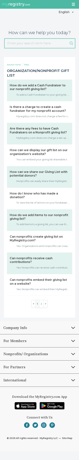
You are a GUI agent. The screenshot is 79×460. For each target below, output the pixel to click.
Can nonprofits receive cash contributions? (31, 260)
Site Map (67, 438)
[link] (26, 405)
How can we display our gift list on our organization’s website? (39, 152)
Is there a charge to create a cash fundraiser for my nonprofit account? (38, 108)
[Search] (71, 43)
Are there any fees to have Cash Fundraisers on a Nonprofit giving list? (38, 130)
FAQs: (26, 64)
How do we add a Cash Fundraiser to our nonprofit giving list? (38, 87)
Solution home (14, 64)
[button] (66, 12)
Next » (46, 304)
